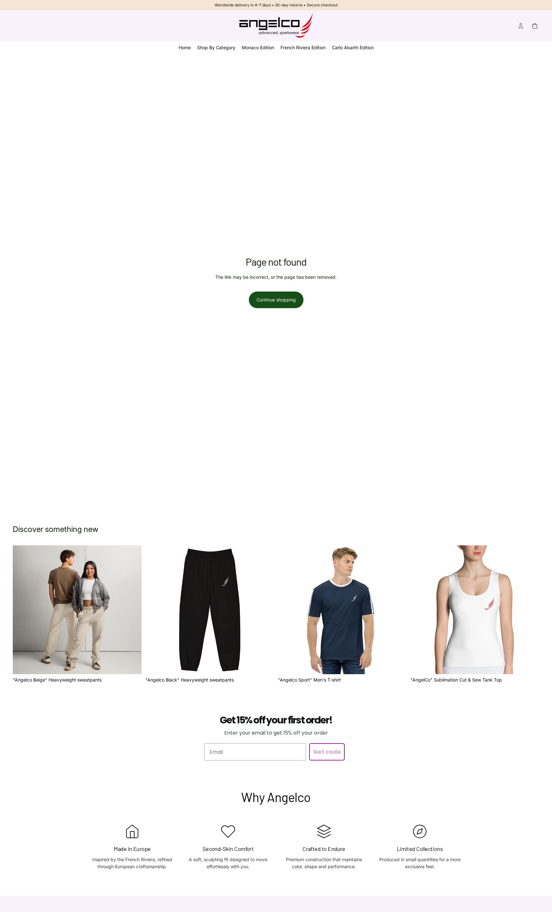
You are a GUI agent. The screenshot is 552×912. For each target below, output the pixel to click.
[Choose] (131, 664)
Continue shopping (276, 299)
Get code (327, 752)
